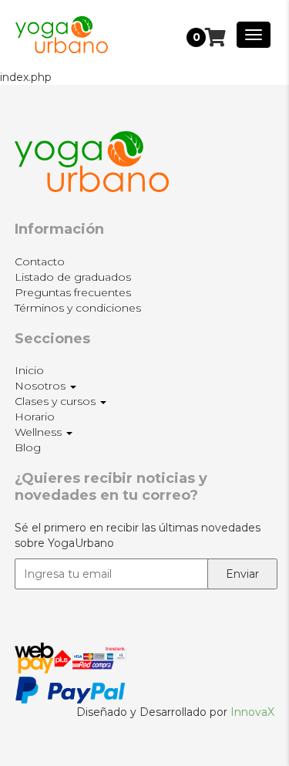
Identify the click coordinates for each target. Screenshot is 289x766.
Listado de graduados (73, 277)
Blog (28, 447)
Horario (35, 416)
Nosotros (42, 386)
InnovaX (252, 712)
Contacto (40, 261)
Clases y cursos (57, 401)
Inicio (29, 370)
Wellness (40, 432)
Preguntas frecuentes (73, 292)
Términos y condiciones (78, 308)
